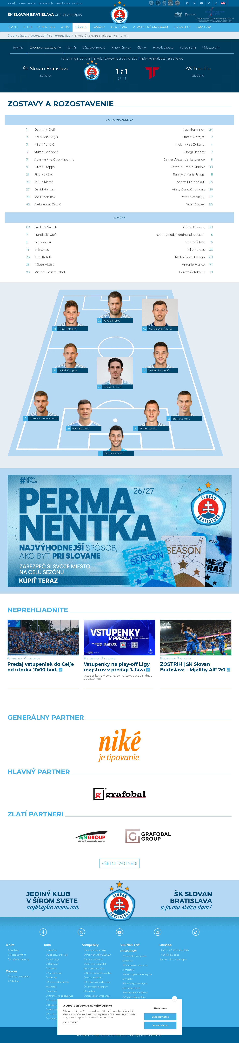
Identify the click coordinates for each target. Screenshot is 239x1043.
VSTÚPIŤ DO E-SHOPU (175, 950)
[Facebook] (187, 3)
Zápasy (22, 35)
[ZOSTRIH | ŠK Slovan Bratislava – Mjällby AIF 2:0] (196, 638)
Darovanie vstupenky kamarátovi (97, 998)
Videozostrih (211, 47)
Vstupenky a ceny (96, 950)
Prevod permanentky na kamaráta (137, 976)
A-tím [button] (65, 27)
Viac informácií (70, 1022)
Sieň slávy (53, 959)
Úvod (13, 27)
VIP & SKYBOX (94, 959)
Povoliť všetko (160, 1025)
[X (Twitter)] (194, 3)
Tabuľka (14, 981)
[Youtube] (201, 3)
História (52, 950)
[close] (174, 999)
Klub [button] (27, 27)
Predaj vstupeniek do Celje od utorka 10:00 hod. (40, 666)
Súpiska (14, 950)
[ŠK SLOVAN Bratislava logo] (119, 12)
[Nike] (119, 745)
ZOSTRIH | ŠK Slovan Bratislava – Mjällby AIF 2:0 (193, 666)
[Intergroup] (91, 836)
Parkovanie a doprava (98, 982)
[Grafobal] (119, 794)
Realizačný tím (18, 954)
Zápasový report (94, 47)
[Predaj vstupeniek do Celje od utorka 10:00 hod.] (43, 638)
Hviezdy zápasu (163, 47)
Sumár (71, 47)
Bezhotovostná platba (98, 973)
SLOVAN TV (182, 27)
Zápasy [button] (81, 27)
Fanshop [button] (203, 27)
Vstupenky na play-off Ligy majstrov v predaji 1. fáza (117, 666)
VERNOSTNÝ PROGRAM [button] (150, 27)
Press (22, 3)
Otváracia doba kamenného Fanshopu (173, 957)
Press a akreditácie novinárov (57, 984)
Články (141, 47)
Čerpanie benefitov (135, 997)
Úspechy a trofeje (58, 954)
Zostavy (45, 47)
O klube (52, 968)
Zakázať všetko (160, 1017)
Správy (99, 27)
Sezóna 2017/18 (40, 35)
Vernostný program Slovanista (96, 989)
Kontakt (52, 977)
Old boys (53, 963)
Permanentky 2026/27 (98, 954)
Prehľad (18, 47)
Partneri (52, 991)
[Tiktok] (215, 3)
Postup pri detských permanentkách (134, 985)
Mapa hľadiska (94, 977)
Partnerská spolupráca (60, 995)
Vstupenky (34, 658)
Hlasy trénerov (121, 47)
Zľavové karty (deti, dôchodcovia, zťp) (95, 966)
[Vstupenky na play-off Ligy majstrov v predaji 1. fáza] (119, 638)
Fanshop (77, 3)
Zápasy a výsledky (20, 976)
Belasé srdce (62, 3)
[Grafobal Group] (148, 836)
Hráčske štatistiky (19, 959)
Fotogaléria (188, 47)
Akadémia (119, 27)
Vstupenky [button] (46, 27)
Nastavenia (160, 1008)
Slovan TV (185, 658)
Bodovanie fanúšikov (136, 992)
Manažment (55, 973)
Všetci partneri (119, 863)
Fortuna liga (61, 35)
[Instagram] (208, 3)
